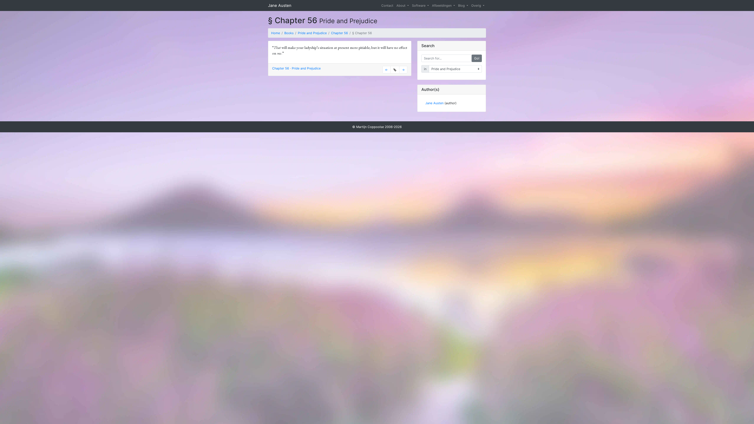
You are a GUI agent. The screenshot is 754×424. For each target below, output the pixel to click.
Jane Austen (279, 5)
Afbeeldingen (442, 5)
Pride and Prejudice (312, 33)
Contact (387, 5)
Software (419, 5)
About (401, 5)
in (425, 69)
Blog (462, 5)
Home (275, 33)
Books (289, 33)
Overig (476, 5)
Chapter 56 (339, 33)
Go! (476, 58)
